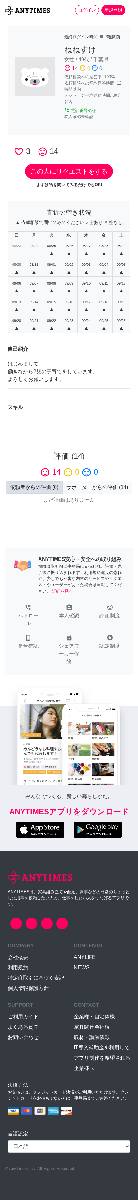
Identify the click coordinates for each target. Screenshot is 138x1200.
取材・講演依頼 (92, 1037)
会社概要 (18, 957)
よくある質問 (23, 1027)
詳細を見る (62, 591)
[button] (28, 616)
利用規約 (18, 967)
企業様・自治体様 (94, 1016)
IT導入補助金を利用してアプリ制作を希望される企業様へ (102, 1058)
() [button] (34, 487)
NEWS (82, 967)
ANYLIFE (85, 957)
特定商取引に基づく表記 (36, 978)
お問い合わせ (23, 1037)
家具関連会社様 (92, 1027)
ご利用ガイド (23, 1016)
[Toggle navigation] (129, 10)
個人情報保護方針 (28, 988)
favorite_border (19, 152)
